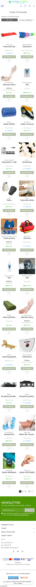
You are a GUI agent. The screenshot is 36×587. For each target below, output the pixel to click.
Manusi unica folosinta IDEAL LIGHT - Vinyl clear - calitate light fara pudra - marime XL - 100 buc (27, 317)
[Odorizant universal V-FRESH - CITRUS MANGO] (27, 345)
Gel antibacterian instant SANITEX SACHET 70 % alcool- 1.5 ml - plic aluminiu (27, 85)
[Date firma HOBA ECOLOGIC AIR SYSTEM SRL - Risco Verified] (18, 582)
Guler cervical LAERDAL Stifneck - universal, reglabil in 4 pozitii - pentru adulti (27, 124)
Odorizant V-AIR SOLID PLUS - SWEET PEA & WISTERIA (9, 162)
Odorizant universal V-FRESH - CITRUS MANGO (27, 357)
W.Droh (9, 122)
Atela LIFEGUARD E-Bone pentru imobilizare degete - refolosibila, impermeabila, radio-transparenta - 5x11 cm (27, 472)
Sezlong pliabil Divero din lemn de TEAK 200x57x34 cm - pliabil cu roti (9, 357)
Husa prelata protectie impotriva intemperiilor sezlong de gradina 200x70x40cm (9, 317)
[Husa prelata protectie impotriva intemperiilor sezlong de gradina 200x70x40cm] (9, 306)
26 (29, 491)
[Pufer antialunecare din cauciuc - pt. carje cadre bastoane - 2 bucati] (9, 189)
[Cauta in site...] (34, 6)
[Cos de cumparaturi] (30, 6)
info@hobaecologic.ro (11, 548)
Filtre (10, 20)
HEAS (9, 198)
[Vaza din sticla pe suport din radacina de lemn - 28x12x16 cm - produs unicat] (27, 189)
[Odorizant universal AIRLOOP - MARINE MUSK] (27, 35)
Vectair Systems (27, 44)
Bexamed (27, 122)
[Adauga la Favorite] (9, 60)
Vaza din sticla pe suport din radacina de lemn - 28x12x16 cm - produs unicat (27, 200)
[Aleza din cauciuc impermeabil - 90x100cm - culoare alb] (27, 423)
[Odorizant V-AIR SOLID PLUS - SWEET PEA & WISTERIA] (9, 150)
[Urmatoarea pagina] (32, 491)
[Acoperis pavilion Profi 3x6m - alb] (27, 385)
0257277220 (7, 545)
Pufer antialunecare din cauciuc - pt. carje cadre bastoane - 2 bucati (9, 200)
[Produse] (2, 6)
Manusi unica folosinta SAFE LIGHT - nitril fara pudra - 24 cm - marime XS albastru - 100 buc (9, 85)
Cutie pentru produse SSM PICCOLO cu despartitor (9, 238)
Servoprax (9, 44)
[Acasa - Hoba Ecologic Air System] (18, 2)
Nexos (27, 160)
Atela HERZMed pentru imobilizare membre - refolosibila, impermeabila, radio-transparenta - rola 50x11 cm (9, 472)
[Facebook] (13, 551)
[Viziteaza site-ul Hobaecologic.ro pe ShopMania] (13, 577)
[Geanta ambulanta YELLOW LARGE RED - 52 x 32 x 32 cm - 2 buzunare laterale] (27, 227)
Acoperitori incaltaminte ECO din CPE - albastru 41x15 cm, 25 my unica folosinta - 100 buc (9, 434)
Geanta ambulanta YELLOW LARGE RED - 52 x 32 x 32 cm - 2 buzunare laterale (27, 238)
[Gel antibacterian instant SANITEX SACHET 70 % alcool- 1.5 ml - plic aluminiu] (27, 73)
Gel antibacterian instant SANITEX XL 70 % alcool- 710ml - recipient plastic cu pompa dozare (9, 278)
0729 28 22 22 (7, 543)
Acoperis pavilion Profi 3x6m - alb (27, 396)
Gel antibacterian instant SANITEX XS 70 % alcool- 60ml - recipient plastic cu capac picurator (27, 278)
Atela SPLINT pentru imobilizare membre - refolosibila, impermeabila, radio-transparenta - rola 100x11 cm (9, 124)
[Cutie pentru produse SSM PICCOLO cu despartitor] (9, 227)
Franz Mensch (9, 82)
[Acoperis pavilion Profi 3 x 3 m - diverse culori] (9, 385)
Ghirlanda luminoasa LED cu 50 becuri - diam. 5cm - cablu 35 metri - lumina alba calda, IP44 (27, 162)
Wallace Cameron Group (9, 236)
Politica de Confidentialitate (21, 515)
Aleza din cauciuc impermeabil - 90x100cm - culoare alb (27, 434)
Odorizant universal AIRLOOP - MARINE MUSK (27, 47)
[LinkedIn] (18, 551)
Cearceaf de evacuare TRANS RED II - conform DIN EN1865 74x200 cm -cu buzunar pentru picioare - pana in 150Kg (9, 47)
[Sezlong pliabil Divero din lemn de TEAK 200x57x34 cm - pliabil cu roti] (9, 345)
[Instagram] (22, 551)
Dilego (9, 315)
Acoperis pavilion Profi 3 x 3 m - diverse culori (9, 396)
